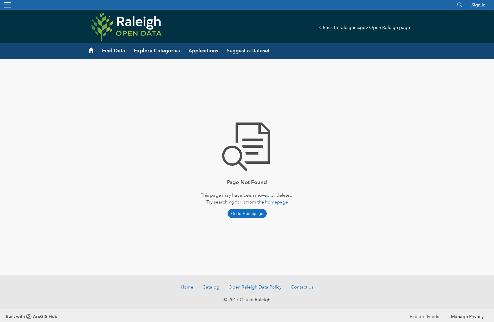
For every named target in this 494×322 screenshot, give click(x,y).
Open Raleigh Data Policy (255, 287)
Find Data (113, 51)
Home (187, 287)
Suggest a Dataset (248, 51)
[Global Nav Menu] (7, 5)
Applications (203, 51)
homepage (276, 202)
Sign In (478, 4)
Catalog (210, 287)
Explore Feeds (424, 316)
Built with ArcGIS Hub (31, 316)
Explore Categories (157, 51)
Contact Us (302, 287)
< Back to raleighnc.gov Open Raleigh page (364, 27)
